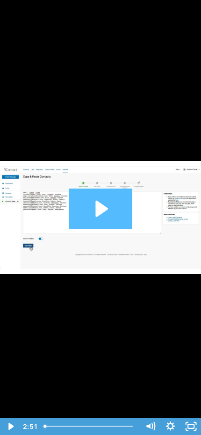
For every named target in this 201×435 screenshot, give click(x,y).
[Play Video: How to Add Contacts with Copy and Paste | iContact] (100, 209)
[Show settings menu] (170, 426)
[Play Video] (10, 426)
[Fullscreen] (191, 426)
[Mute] (150, 426)
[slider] (90, 426)
